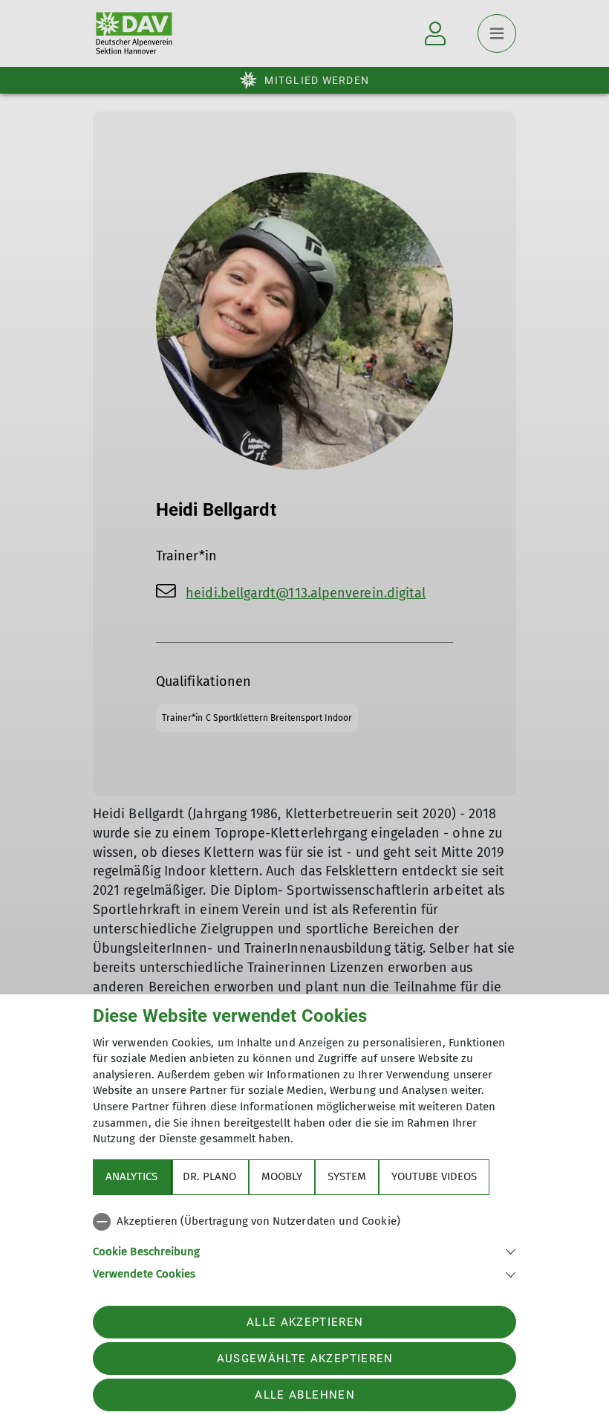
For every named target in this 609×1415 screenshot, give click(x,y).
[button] (304, 1250)
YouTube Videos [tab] (434, 1176)
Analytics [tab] (131, 1176)
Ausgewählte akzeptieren (305, 1358)
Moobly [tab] (281, 1176)
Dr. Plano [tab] (209, 1176)
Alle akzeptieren (305, 1322)
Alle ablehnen (304, 1395)
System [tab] (347, 1176)
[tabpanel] (304, 1245)
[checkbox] (304, 1222)
